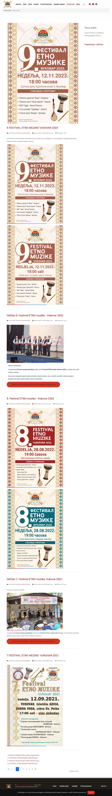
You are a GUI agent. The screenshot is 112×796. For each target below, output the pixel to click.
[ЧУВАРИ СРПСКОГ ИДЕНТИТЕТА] (9, 786)
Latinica (99, 44)
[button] (84, 4)
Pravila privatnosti (85, 786)
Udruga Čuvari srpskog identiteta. (25, 785)
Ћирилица (89, 44)
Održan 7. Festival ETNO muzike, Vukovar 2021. (35, 579)
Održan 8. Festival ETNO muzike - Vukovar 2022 (35, 315)
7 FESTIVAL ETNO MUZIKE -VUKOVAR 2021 (33, 655)
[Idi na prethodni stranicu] (11, 769)
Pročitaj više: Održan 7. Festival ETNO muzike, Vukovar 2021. (34, 641)
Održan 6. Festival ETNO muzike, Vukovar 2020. (24, 755)
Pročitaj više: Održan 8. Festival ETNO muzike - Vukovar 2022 (34, 384)
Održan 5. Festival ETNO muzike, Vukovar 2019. (24, 761)
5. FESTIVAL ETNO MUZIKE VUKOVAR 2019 (23, 763)
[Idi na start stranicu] (8, 769)
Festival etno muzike (23, 133)
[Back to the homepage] (8, 4)
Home (54, 786)
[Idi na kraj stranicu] (35, 769)
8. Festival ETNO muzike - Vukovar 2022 (30, 398)
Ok (91, 792)
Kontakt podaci (64, 786)
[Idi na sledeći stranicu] (32, 769)
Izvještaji (74, 786)
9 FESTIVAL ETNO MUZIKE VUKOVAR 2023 (32, 127)
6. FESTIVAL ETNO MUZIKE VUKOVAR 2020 (23, 758)
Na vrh (103, 786)
